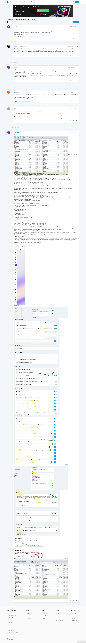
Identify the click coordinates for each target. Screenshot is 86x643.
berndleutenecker (17, 26)
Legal (57, 610)
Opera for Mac (11, 617)
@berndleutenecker (23, 46)
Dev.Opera (43, 618)
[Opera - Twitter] (9, 639)
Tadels (15, 67)
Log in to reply (75, 21)
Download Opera (43, 10)
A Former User (17, 108)
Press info (73, 615)
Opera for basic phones (13, 632)
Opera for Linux (11, 618)
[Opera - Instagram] (17, 639)
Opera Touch (10, 630)
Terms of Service (59, 620)
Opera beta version (12, 620)
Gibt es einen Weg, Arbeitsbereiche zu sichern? (34, 111)
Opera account (29, 615)
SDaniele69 (16, 132)
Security (57, 613)
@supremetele (17, 111)
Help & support (44, 613)
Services (28, 610)
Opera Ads (28, 618)
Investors (73, 618)
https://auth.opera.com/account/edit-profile (23, 220)
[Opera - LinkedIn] (14, 639)
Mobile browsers (10, 624)
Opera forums (44, 616)
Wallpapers (28, 616)
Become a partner (75, 620)
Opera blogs (43, 615)
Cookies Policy (59, 616)
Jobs (72, 616)
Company (74, 610)
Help (42, 610)
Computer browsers (11, 613)
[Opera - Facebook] (7, 639)
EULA (57, 618)
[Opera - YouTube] (12, 639)
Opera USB (10, 622)
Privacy (57, 615)
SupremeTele (16, 92)
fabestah (16, 46)
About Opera (74, 613)
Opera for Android (11, 626)
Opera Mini (10, 628)
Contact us (73, 622)
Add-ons (28, 613)
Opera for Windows (12, 615)
